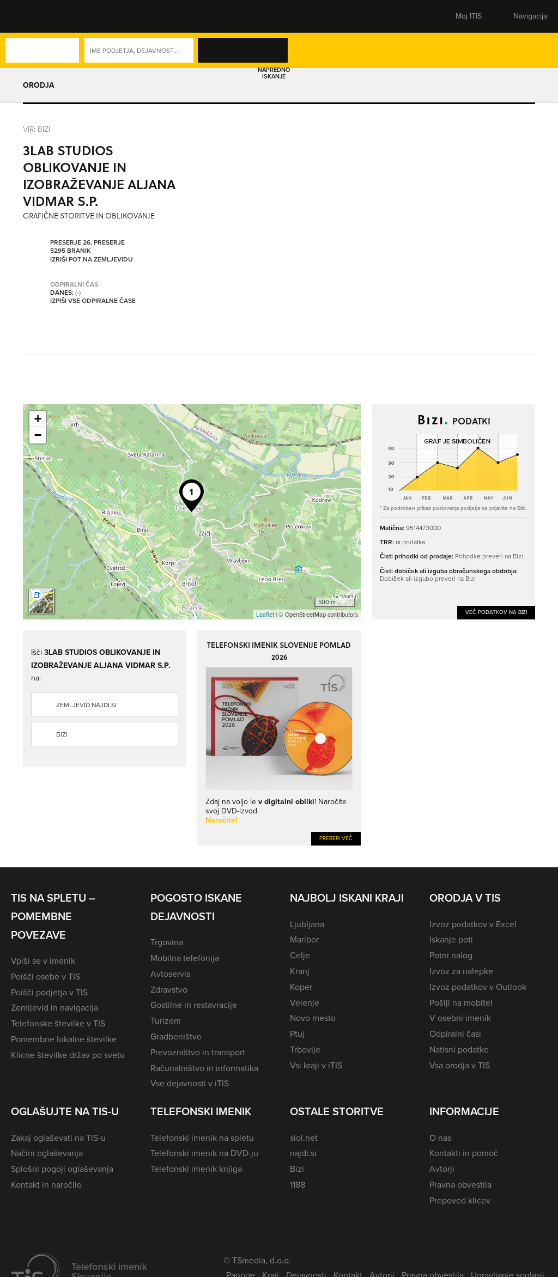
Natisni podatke (459, 1049)
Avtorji (441, 1169)
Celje (300, 955)
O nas (440, 1138)
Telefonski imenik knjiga (196, 1169)
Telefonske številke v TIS (58, 1023)
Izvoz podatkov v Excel (473, 924)
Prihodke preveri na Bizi (489, 556)
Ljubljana (307, 924)
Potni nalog (450, 955)
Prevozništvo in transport (197, 1052)
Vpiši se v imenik (43, 960)
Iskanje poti (451, 939)
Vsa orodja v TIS (459, 1065)
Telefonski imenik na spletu (202, 1138)
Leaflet (265, 614)
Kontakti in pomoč (463, 1153)
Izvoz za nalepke (461, 971)
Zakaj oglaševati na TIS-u (58, 1138)
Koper (301, 987)
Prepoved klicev (459, 1200)
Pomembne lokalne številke (64, 1039)
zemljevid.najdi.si (86, 705)
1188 (297, 1184)
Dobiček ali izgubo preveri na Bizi (428, 578)
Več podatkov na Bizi (496, 612)
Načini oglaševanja (47, 1153)
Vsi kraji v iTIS (316, 1065)
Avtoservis (170, 974)
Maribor (304, 939)
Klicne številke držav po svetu (68, 1055)
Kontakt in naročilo (46, 1184)
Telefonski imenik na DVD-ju (204, 1153)
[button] (29, 16)
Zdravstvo (168, 989)
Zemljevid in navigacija (54, 1007)
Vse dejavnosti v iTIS (189, 1083)
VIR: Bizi (36, 129)
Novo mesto (313, 1018)
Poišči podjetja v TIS (49, 992)
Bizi (62, 734)
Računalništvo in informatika (204, 1068)
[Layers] (41, 601)
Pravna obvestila (460, 1184)
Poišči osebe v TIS (45, 976)
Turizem (165, 1020)
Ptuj (297, 1033)
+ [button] (37, 418)
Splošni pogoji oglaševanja (62, 1169)
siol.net (304, 1138)
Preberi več (336, 838)
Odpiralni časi (455, 1033)
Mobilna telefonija (184, 958)
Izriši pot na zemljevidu (91, 260)
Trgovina (166, 942)
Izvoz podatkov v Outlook (477, 987)
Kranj (300, 971)
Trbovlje (305, 1049)
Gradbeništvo (176, 1036)
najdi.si (303, 1153)
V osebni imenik (460, 1018)
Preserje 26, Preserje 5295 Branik (87, 247)
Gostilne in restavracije (193, 1005)
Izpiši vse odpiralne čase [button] (93, 301)
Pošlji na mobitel (461, 1002)
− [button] (37, 435)
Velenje (304, 1002)
